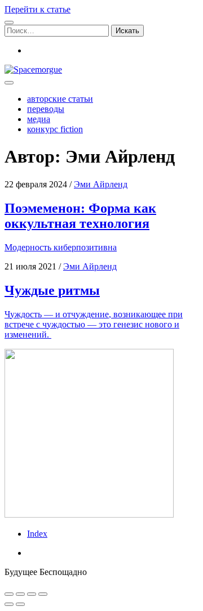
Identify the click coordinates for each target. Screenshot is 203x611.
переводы (45, 109)
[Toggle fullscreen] (31, 594)
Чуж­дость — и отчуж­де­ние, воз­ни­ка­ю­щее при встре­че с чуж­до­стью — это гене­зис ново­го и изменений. (94, 324)
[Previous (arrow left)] (9, 604)
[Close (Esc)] (9, 594)
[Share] (20, 594)
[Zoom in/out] (42, 594)
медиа (38, 119)
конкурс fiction (55, 129)
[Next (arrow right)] (20, 604)
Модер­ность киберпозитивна (61, 247)
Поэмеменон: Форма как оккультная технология (80, 216)
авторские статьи (60, 99)
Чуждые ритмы (52, 290)
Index (37, 533)
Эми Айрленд (100, 184)
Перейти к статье (37, 9)
